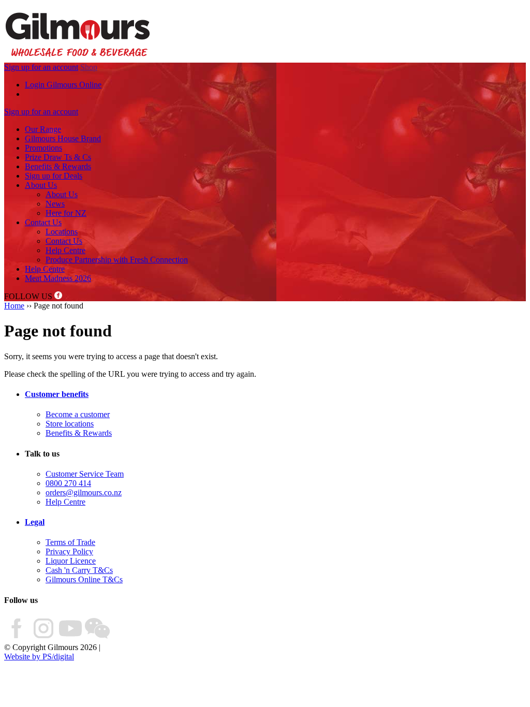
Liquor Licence (71, 560)
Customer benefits (57, 394)
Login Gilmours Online (63, 84)
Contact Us (43, 222)
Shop (88, 67)
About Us (41, 185)
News (55, 203)
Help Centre (65, 250)
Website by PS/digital (39, 656)
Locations (62, 231)
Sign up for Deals (53, 175)
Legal (35, 522)
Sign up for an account (41, 67)
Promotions (43, 147)
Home (14, 305)
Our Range (43, 129)
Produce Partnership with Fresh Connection (117, 259)
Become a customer (78, 414)
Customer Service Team (85, 473)
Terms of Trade (70, 542)
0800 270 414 (68, 483)
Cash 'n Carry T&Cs (79, 570)
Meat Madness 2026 (58, 278)
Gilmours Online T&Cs (84, 579)
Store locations (70, 423)
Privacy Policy (69, 551)
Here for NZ (66, 213)
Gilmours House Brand (63, 138)
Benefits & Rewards (58, 166)
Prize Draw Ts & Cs (58, 157)
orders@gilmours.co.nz (84, 492)
